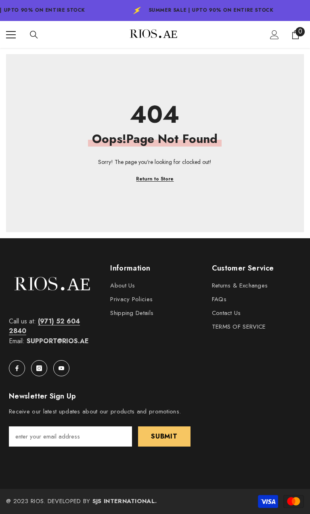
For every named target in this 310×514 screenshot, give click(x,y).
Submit (164, 436)
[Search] (34, 35)
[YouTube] (61, 368)
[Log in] (274, 34)
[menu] (11, 35)
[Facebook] (17, 368)
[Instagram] (39, 368)
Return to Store (155, 179)
